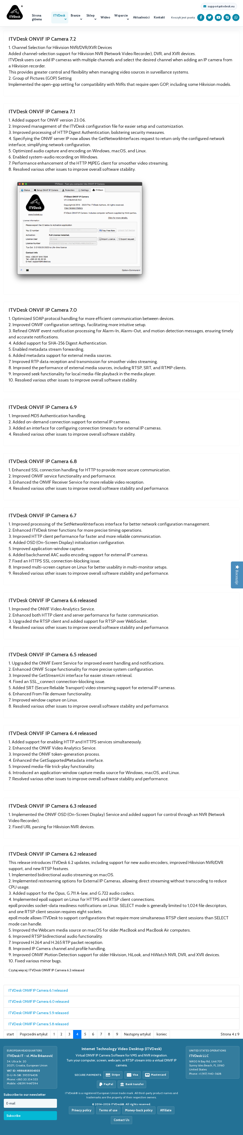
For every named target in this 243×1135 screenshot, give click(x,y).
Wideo (105, 17)
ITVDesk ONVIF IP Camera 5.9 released (39, 1013)
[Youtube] (218, 17)
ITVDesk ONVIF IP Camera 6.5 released (53, 654)
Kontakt (159, 17)
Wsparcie (121, 15)
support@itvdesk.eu (221, 6)
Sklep (90, 15)
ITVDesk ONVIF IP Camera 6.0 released (39, 1001)
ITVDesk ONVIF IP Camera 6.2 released (53, 854)
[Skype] (227, 17)
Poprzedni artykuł (33, 1034)
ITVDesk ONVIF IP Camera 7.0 (43, 310)
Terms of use (108, 1110)
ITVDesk (59, 15)
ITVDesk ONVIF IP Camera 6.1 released (38, 990)
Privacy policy (81, 1110)
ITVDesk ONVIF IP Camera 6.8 (43, 461)
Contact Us (121, 1120)
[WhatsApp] (236, 17)
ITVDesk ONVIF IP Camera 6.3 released (53, 806)
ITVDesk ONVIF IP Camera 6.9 (43, 407)
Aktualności (141, 17)
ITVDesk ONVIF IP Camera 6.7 (42, 515)
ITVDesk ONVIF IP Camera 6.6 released (53, 600)
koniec (162, 1034)
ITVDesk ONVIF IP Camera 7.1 (42, 111)
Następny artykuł (137, 1034)
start (10, 1034)
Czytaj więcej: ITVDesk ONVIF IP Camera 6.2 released (46, 970)
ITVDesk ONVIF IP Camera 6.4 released (53, 733)
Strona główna (37, 17)
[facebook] (201, 17)
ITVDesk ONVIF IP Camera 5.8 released (39, 1024)
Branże (75, 15)
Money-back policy (139, 1110)
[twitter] (209, 17)
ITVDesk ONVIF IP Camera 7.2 (42, 39)
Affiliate (166, 1110)
